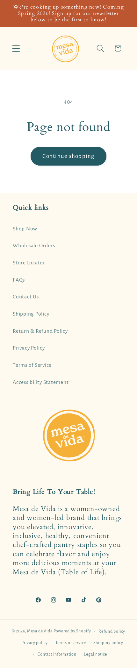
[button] (16, 48)
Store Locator (29, 263)
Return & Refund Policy (40, 331)
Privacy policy (34, 643)
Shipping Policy (31, 314)
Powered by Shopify (72, 631)
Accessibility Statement (40, 382)
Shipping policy (108, 643)
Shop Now (25, 229)
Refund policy (111, 631)
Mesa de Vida (40, 631)
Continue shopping (68, 156)
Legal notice (95, 654)
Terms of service (70, 643)
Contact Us (26, 297)
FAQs (19, 280)
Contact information (57, 654)
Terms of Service (32, 365)
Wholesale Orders (34, 246)
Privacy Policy (29, 348)
